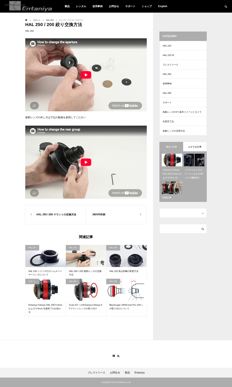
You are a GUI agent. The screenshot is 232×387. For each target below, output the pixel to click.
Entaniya (140, 372)
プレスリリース (170, 64)
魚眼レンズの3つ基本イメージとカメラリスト (182, 114)
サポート (130, 6)
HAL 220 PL (169, 55)
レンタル (81, 6)
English (162, 6)
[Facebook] (114, 356)
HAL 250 (29, 31)
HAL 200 (167, 93)
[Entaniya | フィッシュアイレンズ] (28, 6)
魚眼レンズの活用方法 (174, 131)
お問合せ (114, 6)
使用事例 (97, 6)
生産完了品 (168, 121)
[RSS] (118, 356)
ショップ (147, 6)
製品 (67, 6)
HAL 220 (32, 248)
